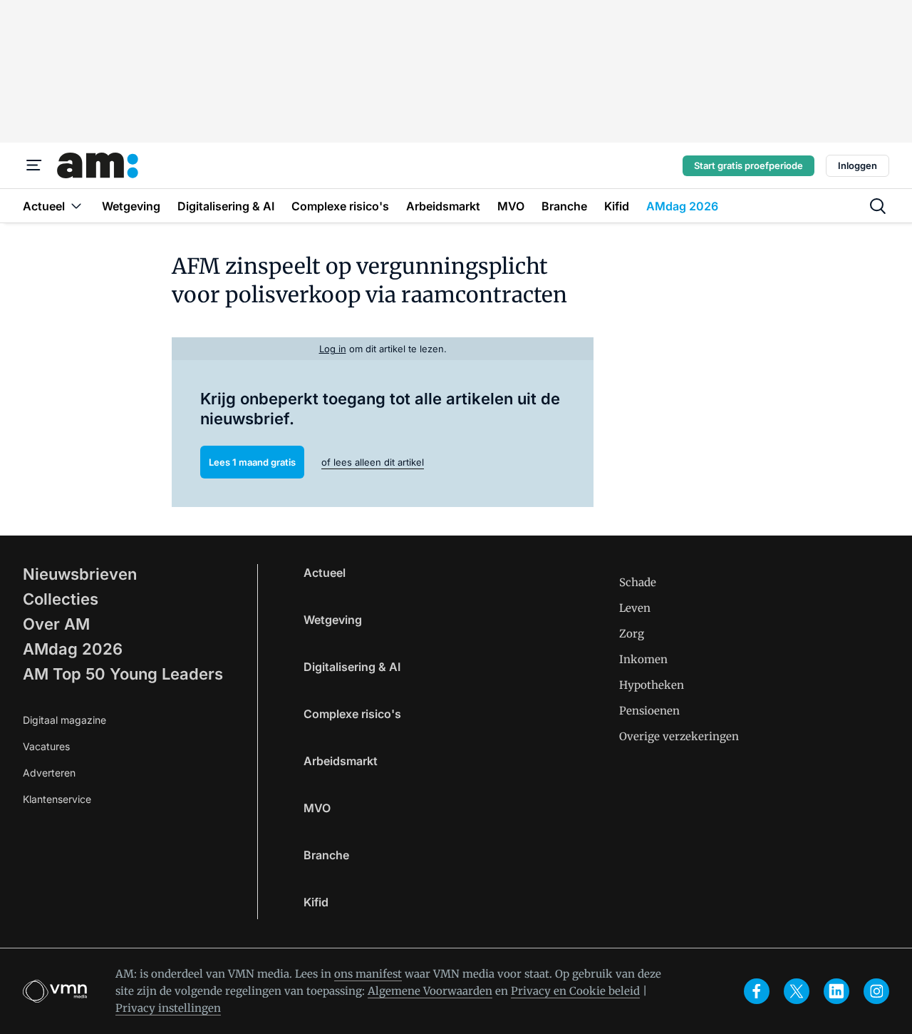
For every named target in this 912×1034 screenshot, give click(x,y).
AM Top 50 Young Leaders (123, 674)
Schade (637, 582)
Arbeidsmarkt (341, 761)
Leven (635, 608)
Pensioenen (649, 710)
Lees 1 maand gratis (252, 462)
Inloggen (857, 165)
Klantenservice (57, 799)
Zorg (631, 633)
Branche (326, 855)
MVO (317, 808)
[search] (877, 206)
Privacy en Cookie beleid (575, 991)
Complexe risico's (352, 714)
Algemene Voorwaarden (430, 991)
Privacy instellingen (168, 1008)
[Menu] (34, 165)
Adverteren (49, 773)
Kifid (316, 902)
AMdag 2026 (73, 649)
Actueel (325, 572)
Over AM (56, 624)
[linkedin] (836, 991)
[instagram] (876, 991)
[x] (796, 991)
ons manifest (368, 974)
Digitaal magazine (64, 720)
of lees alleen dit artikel (372, 462)
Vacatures (46, 746)
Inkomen (643, 659)
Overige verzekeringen (679, 736)
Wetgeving (333, 620)
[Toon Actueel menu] (76, 205)
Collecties (60, 599)
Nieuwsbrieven (80, 574)
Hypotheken (651, 685)
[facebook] (757, 991)
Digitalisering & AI (352, 667)
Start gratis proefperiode (748, 165)
